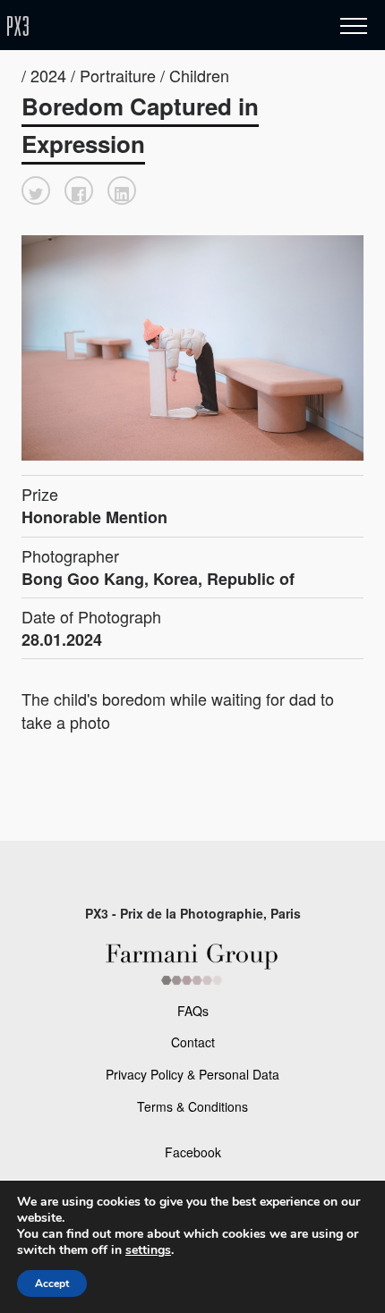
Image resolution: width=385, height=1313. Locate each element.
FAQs (193, 1011)
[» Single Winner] (123, 26)
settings (148, 1250)
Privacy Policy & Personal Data (192, 1074)
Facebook (193, 1152)
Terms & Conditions (192, 1106)
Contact (193, 1042)
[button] (35, 190)
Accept (52, 1283)
